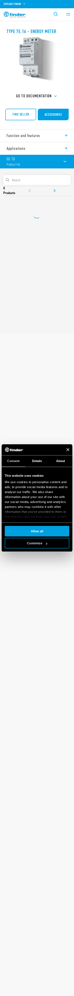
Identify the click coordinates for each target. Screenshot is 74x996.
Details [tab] (37, 461)
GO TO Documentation (34, 96)
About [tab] (60, 461)
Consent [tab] (13, 461)
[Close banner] (67, 449)
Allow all (37, 531)
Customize (34, 543)
